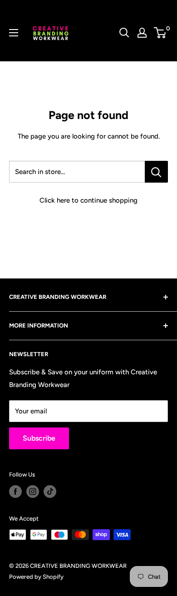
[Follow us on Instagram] (32, 491)
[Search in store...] (156, 172)
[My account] (142, 33)
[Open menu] (13, 32)
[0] (160, 32)
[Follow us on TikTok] (50, 491)
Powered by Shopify (36, 576)
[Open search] (124, 33)
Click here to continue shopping (88, 200)
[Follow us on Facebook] (15, 491)
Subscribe (39, 438)
